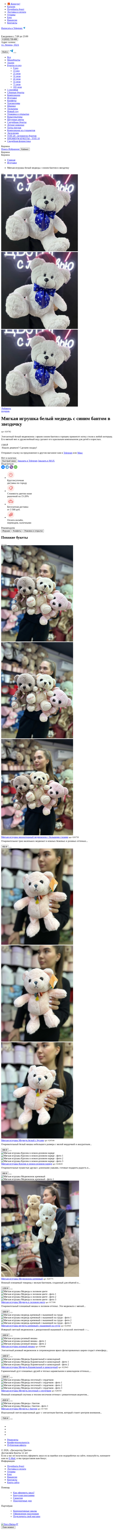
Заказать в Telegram (27, 461)
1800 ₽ (5, 1312)
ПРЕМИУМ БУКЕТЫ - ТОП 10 (23, 138)
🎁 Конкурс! (13, 4)
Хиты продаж (14, 127)
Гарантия (18, 1498)
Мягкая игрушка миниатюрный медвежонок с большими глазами (34, 837)
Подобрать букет (15, 9)
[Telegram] (7, 467)
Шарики (11, 106)
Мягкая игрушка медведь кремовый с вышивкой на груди (30, 1325)
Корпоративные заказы (25, 1511)
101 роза (17, 87)
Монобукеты (13, 60)
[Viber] (11, 467)
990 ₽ (4, 1150)
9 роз (15, 68)
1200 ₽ (5, 1288)
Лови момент (8, 1527)
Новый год (12, 111)
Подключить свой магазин (26, 1516)
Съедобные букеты (17, 122)
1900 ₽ (5, 1377)
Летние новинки (15, 125)
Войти (5, 52)
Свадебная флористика (19, 141)
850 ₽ (4, 847)
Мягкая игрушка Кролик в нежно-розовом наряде (26, 1164)
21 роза (17, 73)
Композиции (13, 95)
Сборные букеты (15, 92)
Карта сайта (13, 1482)
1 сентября (12, 89)
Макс (80, 453)
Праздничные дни (22, 1500)
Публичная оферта (16, 1445)
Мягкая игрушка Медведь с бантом (19, 1408)
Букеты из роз (14, 65)
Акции (10, 62)
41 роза (17, 79)
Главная (11, 160)
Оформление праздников (26, 1513)
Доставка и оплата (16, 12)
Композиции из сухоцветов (21, 130)
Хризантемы (13, 103)
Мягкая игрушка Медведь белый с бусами (22, 1140)
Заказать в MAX (46, 461)
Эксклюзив (13, 133)
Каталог (11, 6)
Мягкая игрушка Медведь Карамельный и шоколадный (29, 1367)
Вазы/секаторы (14, 117)
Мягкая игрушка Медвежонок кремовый (22, 1278)
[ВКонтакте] (3, 467)
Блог (9, 17)
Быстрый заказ (9, 461)
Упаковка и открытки (18, 114)
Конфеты (11, 100)
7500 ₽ (5, 1418)
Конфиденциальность (18, 1442)
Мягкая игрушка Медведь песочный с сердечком (26, 1390)
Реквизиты (12, 1439)
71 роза (17, 84)
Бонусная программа (23, 1495)
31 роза (17, 76)
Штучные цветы (15, 119)
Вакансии (12, 20)
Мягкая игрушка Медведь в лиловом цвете (23, 1302)
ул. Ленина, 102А (10, 45)
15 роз (16, 70)
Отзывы (11, 14)
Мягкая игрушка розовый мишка (18, 1346)
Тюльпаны (12, 108)
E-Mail (12, 1458)
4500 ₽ (5, 1400)
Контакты (12, 23)
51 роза (17, 81)
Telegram (67, 453)
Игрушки (12, 98)
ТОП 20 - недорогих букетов (22, 135)
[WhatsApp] (15, 467)
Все (9, 57)
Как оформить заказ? (23, 1492)
